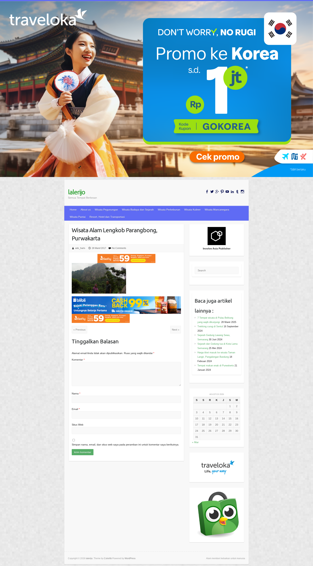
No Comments (119, 248)
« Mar (195, 442)
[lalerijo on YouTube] (227, 191)
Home (73, 209)
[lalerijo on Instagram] (242, 191)
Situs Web (77, 424)
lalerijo (76, 192)
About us (86, 209)
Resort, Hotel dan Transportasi (107, 216)
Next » (175, 329)
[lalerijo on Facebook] (207, 191)
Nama (76, 393)
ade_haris (80, 248)
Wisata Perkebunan (169, 209)
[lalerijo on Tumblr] (237, 191)
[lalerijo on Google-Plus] (217, 191)
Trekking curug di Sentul (210, 326)
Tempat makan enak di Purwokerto (215, 365)
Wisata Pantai (77, 216)
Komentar (78, 359)
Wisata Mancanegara (217, 209)
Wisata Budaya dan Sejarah (138, 209)
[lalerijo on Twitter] (212, 191)
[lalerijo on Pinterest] (222, 191)
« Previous (79, 329)
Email (76, 409)
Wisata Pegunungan (106, 209)
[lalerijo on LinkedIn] (232, 191)
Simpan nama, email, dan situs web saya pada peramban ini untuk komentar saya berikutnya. (125, 444)
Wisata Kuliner (192, 209)
